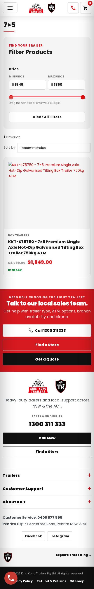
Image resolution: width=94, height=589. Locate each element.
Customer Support (23, 488)
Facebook (33, 536)
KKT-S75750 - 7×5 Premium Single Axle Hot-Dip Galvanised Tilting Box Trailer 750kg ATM (46, 247)
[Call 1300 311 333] (73, 7)
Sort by (9, 147)
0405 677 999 (49, 517)
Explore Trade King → (73, 555)
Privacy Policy (21, 581)
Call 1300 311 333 (50, 330)
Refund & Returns (51, 581)
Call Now (47, 438)
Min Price (16, 76)
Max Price (56, 76)
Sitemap (77, 581)
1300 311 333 (47, 424)
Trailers (11, 475)
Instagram (59, 536)
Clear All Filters (47, 116)
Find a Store (47, 344)
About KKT (14, 502)
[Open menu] (10, 7)
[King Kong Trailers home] (38, 386)
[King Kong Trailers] (36, 8)
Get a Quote (47, 359)
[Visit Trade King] (51, 7)
